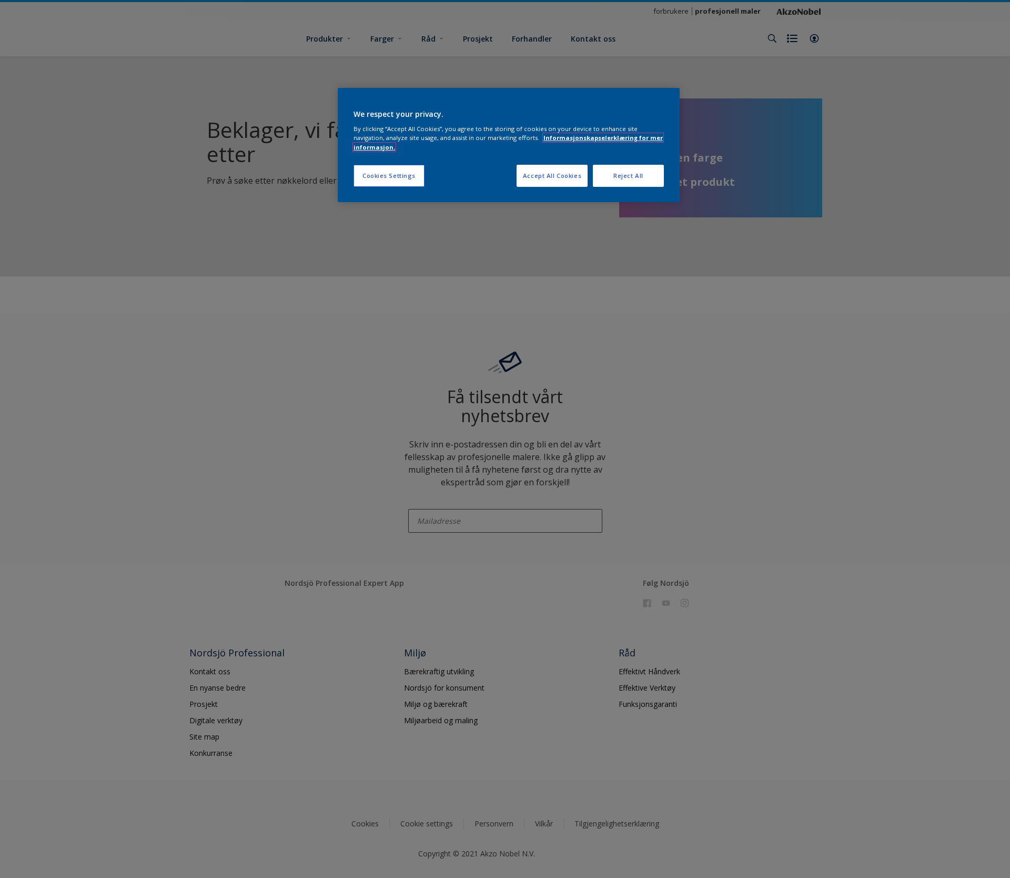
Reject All (628, 175)
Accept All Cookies (552, 175)
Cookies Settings (389, 175)
